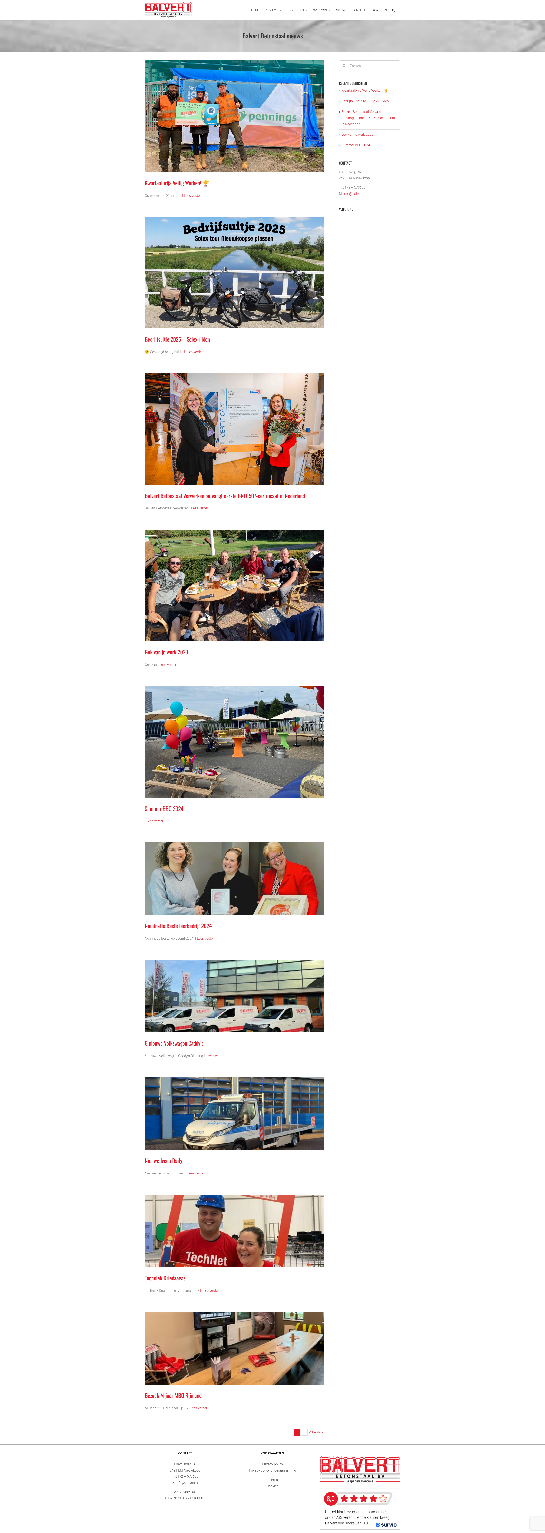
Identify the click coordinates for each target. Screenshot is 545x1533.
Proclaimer (272, 1480)
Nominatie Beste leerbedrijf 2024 (178, 926)
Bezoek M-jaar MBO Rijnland (173, 1395)
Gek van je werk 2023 (166, 652)
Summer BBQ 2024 (164, 808)
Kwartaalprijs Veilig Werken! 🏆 (177, 183)
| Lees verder (191, 196)
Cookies (272, 1486)
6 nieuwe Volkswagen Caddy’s (174, 1043)
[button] (393, 10)
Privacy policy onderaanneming (272, 1470)
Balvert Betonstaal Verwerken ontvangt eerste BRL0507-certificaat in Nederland (225, 496)
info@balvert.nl (354, 194)
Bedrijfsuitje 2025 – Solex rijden (177, 339)
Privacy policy (272, 1464)
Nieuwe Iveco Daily (163, 1160)
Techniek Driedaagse (165, 1278)
